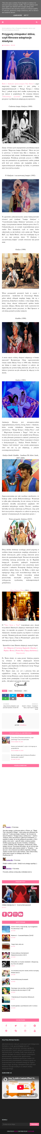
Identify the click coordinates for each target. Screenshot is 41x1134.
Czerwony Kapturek (22, 648)
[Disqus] (20, 795)
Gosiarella (6, 45)
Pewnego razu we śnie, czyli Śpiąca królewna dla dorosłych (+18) (22, 989)
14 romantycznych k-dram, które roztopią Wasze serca (25, 972)
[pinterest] (6, 1031)
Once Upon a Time (17, 590)
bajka (10, 691)
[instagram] (25, 1031)
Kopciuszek (20, 653)
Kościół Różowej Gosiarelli (19, 979)
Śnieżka (33, 648)
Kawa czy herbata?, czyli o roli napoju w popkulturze (24, 747)
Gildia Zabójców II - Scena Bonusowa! (16, 905)
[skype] (16, 1031)
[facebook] (6, 1026)
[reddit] (35, 1026)
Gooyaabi (31, 1131)
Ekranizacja (18, 691)
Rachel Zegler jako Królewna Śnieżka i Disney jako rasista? (23, 756)
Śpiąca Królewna (31, 650)
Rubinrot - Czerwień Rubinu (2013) (22, 935)
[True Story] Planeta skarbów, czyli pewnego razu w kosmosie (22, 738)
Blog (16, 1131)
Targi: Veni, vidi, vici (17, 944)
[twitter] (16, 1026)
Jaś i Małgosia (9, 648)
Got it (26, 15)
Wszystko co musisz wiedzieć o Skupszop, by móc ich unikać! (24, 963)
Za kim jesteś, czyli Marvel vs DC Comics (24, 1006)
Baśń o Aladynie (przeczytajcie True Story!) (18, 84)
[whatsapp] (25, 1026)
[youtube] (35, 1031)
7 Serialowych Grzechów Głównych (22, 997)
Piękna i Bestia (9, 650)
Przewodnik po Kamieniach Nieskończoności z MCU (20, 954)
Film (13, 28)
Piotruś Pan (20, 650)
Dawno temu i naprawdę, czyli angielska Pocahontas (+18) (24, 928)
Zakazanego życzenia (11, 96)
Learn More (17, 15)
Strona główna (6, 28)
